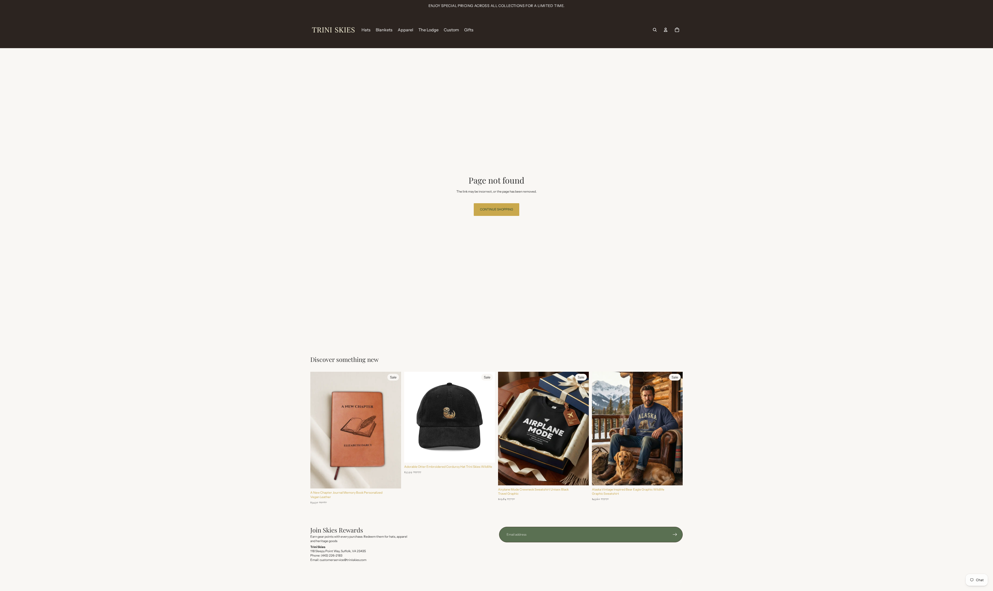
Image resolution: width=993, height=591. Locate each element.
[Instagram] (670, 581)
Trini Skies (328, 580)
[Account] (665, 29)
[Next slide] (393, 430)
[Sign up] (674, 534)
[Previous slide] (318, 430)
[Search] (654, 29)
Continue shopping (496, 209)
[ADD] (393, 480)
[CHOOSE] (487, 454)
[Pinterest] (679, 581)
